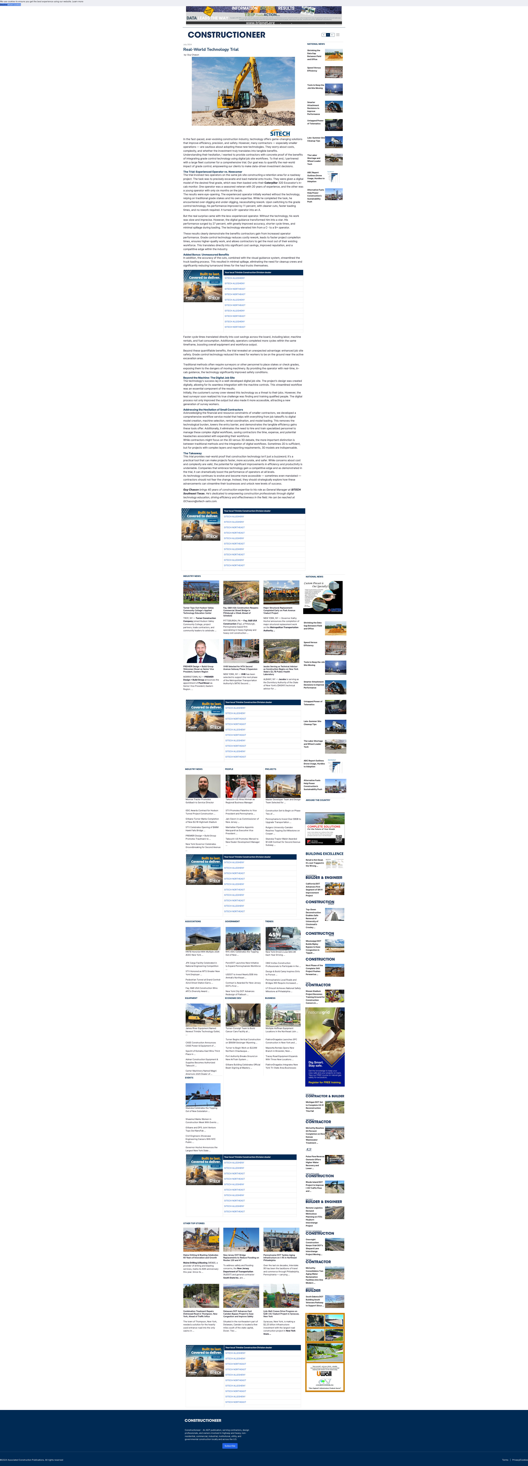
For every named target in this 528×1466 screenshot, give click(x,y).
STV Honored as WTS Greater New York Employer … (203, 973)
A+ (332, 35)
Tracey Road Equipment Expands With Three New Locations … (282, 1058)
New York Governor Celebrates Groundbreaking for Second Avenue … (203, 847)
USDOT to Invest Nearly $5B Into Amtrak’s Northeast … (242, 976)
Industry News (192, 576)
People (229, 769)
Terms (505, 1460)
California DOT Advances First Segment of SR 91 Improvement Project (314, 890)
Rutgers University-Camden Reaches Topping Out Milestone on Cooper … (283, 830)
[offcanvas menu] (338, 34)
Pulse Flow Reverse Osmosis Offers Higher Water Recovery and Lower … (315, 1162)
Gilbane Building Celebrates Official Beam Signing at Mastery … (243, 1066)
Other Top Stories (194, 1223)
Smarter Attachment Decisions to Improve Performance (313, 108)
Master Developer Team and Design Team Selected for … (283, 801)
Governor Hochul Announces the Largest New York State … (202, 1149)
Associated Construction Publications (26, 1460)
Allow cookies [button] (14, 4)
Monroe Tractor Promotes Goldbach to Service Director (200, 801)
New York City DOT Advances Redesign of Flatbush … (240, 993)
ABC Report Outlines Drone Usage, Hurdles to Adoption (314, 763)
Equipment (191, 998)
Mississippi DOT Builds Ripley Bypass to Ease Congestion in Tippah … (313, 947)
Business (270, 998)
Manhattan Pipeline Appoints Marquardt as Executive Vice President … (240, 830)
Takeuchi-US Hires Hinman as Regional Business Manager (240, 801)
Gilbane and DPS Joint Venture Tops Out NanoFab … (201, 1129)
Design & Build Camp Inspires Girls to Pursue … (283, 973)
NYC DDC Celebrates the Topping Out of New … (242, 953)
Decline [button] (3, 4)
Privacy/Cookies (520, 1460)
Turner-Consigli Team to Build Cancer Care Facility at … (240, 1030)
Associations (193, 921)
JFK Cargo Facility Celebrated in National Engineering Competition (202, 964)
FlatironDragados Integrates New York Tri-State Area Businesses (282, 1066)
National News (316, 44)
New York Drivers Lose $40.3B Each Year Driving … (281, 953)
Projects (270, 769)
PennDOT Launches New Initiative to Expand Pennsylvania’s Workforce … (243, 966)
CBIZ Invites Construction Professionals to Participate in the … (283, 964)
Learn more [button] (77, 1)
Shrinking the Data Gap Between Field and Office (313, 625)
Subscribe (230, 1446)
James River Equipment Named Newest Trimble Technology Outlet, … (203, 1031)
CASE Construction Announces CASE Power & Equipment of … (201, 1044)
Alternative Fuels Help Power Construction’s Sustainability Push (315, 196)
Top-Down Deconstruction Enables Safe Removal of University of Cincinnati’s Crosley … (313, 918)
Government (232, 921)
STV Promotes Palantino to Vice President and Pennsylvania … (241, 812)
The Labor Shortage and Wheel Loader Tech (313, 744)
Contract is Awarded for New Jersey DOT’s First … (243, 984)
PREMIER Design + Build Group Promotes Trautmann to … (201, 837)
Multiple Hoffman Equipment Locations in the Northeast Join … (282, 1030)
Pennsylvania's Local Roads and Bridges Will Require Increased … (282, 981)
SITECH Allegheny (235, 278)
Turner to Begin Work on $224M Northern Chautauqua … (241, 1049)
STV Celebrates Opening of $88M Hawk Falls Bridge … (202, 829)
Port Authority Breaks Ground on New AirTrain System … (242, 1058)
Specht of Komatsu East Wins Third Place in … (203, 1052)
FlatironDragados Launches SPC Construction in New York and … (281, 1041)
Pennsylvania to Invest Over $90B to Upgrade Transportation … (283, 820)
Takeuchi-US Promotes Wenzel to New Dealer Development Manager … (243, 841)
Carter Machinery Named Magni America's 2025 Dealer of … (201, 1072)
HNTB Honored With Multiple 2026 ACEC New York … (202, 953)
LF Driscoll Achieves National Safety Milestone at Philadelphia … (283, 990)
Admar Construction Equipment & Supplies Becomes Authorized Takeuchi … (202, 1062)
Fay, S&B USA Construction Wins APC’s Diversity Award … (202, 990)
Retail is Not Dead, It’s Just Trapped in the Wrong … (315, 863)
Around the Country (318, 800)
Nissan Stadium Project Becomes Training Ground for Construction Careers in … (315, 997)
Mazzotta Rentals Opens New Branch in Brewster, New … (280, 1049)
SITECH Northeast (235, 289)
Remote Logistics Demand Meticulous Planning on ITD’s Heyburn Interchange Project (314, 1217)
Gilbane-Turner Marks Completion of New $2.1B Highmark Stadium (202, 820)
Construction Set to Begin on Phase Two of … (283, 812)
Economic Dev (233, 998)
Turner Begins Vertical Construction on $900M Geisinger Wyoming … (243, 1041)
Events (189, 1077)
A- (324, 35)
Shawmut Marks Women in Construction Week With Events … (202, 1121)
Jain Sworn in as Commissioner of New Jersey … (242, 820)
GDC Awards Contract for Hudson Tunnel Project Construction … (202, 812)
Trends (269, 921)
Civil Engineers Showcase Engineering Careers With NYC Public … (201, 1139)
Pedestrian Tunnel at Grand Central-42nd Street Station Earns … (203, 981)
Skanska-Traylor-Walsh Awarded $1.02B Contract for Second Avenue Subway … (283, 841)
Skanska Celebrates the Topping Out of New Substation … (201, 1109)
